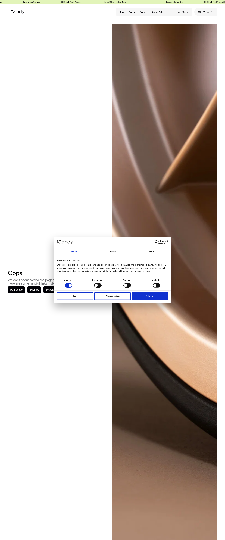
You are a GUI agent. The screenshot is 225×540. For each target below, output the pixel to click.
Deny (75, 296)
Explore (132, 12)
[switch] (98, 285)
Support (144, 12)
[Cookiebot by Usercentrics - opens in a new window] (156, 242)
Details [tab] (112, 251)
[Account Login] (208, 12)
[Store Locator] (204, 12)
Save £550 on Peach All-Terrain (108, 2)
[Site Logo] (17, 12)
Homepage (16, 289)
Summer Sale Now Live (23, 2)
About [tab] (151, 251)
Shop (122, 12)
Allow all (150, 296)
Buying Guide (157, 12)
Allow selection (113, 296)
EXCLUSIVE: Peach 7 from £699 (64, 2)
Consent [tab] (73, 252)
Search (50, 289)
